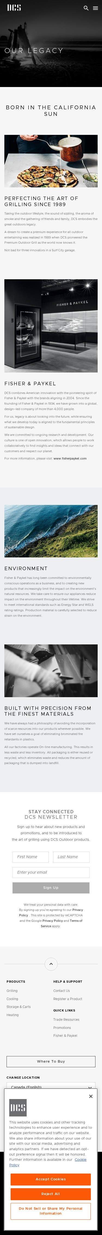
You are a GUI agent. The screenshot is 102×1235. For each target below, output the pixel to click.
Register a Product (67, 999)
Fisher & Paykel (65, 1035)
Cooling (12, 999)
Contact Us (61, 990)
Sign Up (50, 888)
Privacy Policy (52, 920)
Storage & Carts (19, 1007)
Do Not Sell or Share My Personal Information (51, 1211)
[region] (51, 1159)
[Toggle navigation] (95, 8)
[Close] (91, 1096)
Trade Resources (66, 1019)
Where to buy (51, 1061)
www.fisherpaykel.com (70, 458)
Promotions (62, 1027)
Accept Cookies (51, 1179)
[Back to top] (51, 964)
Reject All (50, 1194)
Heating (13, 1015)
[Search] (86, 8)
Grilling (12, 990)
